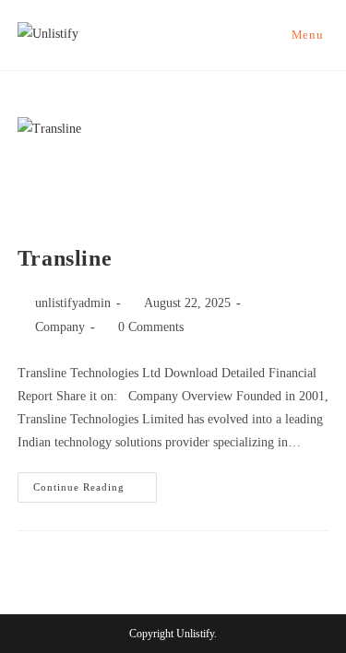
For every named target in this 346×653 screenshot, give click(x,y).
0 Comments (151, 327)
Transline (65, 258)
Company (60, 327)
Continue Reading (95, 482)
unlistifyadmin (73, 303)
